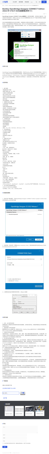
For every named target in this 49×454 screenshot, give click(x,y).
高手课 (36, 452)
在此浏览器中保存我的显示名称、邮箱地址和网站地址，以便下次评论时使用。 (17, 443)
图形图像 (21, 2)
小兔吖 (41, 452)
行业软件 (6, 5)
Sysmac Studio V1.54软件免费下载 (29, 413)
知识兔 (44, 452)
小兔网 (10, 452)
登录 (40, 1)
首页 (3, 5)
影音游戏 (27, 2)
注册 (44, 1)
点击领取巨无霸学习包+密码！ (9, 388)
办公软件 (15, 2)
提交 (5, 446)
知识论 (39, 452)
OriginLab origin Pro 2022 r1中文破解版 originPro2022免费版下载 (9, 413)
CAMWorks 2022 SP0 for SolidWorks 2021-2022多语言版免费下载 (40, 413)
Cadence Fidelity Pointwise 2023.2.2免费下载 (19, 413)
